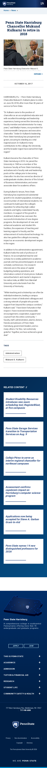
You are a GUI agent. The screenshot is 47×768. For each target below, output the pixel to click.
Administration (13, 353)
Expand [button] (37, 74)
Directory (30, 743)
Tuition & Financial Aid (16, 675)
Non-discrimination (21, 738)
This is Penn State (13, 656)
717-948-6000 (25, 710)
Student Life (11, 687)
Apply (16, 646)
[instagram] (35, 637)
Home (6, 10)
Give (31, 646)
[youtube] (29, 637)
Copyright (19, 743)
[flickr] (23, 637)
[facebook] (11, 637)
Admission (9, 669)
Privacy (8, 738)
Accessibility (35, 738)
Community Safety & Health (19, 694)
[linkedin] (17, 637)
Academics (9, 663)
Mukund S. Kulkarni (15, 360)
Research (9, 681)
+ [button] (39, 656)
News (13, 10)
